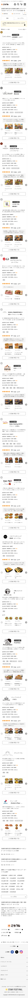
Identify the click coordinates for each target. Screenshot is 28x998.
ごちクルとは (4, 929)
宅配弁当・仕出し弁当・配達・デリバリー (11, 942)
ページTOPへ (13, 946)
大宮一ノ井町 (20, 883)
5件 (15, 391)
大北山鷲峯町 (13, 883)
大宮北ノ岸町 (19, 886)
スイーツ (12, 854)
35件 (16, 172)
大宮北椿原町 (12, 886)
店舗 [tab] (7, 18)
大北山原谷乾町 (20, 881)
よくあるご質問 (5, 932)
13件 (16, 720)
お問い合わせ (4, 935)
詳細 (16, 49)
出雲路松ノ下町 (4, 878)
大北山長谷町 (13, 881)
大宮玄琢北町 (13, 892)
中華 (7, 854)
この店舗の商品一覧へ (14, 82)
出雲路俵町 (19, 875)
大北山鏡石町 (13, 878)
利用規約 (17, 932)
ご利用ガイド (18, 929)
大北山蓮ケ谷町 (4, 881)
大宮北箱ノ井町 (4, 889)
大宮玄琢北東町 (4, 892)
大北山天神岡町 (20, 878)
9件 (15, 228)
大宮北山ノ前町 (19, 889)
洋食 (4, 854)
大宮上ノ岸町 (4, 886)
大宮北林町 (12, 889)
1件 (15, 559)
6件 (15, 336)
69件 (16, 60)
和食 (2, 854)
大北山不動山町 (4, 883)
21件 (16, 116)
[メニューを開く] (24, 4)
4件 (15, 450)
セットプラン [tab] (21, 18)
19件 (16, 283)
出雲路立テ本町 (12, 875)
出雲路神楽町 (4, 875)
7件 (15, 506)
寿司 (9, 854)
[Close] (24, 25)
